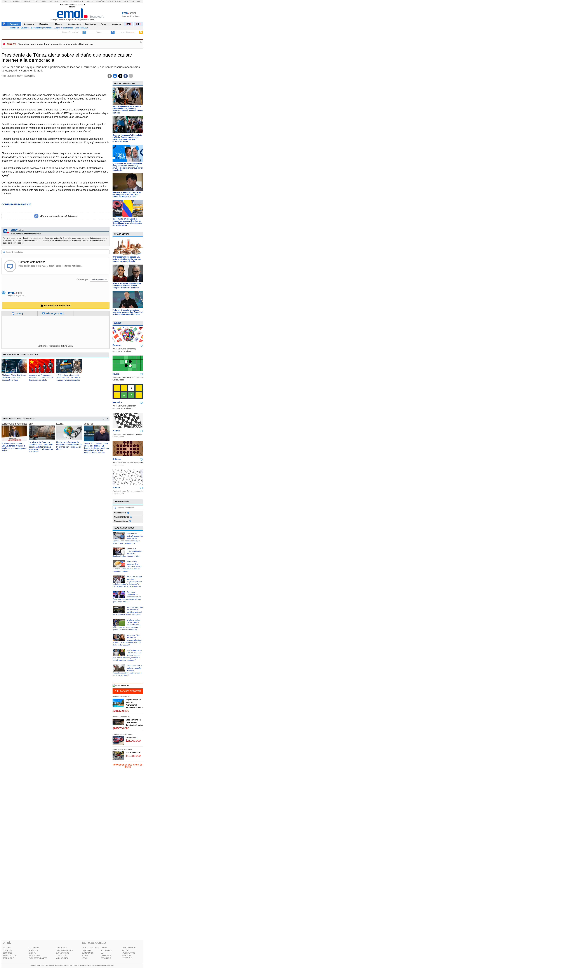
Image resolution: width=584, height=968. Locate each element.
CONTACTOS (61, 955)
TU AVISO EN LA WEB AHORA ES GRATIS (127, 766)
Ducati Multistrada (133, 753)
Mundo (58, 24)
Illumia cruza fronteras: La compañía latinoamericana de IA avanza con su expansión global (69, 445)
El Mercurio (15, 1)
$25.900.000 (133, 740)
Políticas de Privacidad (54, 965)
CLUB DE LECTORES (90, 948)
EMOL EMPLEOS (62, 953)
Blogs (27, 1)
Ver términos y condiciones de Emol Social (55, 346)
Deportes (43, 24)
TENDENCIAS (34, 948)
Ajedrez (116, 431)
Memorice (117, 402)
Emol (5, 1)
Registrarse (135, 16)
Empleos (89, 1)
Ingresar (125, 16)
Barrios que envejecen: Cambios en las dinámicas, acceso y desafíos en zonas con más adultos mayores (128, 109)
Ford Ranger (131, 737)
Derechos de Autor (37, 965)
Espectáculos (74, 24)
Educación (25, 28)
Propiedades (77, 1)
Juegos (118, 323)
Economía (29, 24)
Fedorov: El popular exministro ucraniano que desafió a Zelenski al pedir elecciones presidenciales (128, 312)
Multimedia (47, 28)
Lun (138, 1)
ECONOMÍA (7, 950)
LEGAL (84, 958)
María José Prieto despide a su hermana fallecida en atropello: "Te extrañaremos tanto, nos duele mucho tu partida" (127, 640)
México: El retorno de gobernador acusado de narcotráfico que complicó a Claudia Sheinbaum (127, 286)
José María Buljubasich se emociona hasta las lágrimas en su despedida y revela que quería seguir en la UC (127, 597)
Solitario (117, 459)
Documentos (36, 28)
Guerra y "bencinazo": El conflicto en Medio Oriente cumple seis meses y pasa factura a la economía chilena (127, 138)
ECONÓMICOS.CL (129, 948)
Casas (118, 1)
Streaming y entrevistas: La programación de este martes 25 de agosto (55, 44)
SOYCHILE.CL (106, 958)
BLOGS (85, 955)
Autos (65, 1)
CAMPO (104, 948)
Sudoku (116, 488)
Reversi (116, 374)
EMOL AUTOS (61, 948)
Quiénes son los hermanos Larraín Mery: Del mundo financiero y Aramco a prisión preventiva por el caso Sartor (128, 167)
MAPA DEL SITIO (62, 958)
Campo (43, 1)
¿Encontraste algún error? (58, 216)
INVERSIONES (106, 950)
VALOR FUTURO (128, 953)
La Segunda (129, 1)
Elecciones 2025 (81, 28)
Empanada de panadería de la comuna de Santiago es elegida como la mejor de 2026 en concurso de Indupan (127, 566)
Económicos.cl (102, 1)
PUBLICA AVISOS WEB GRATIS (128, 691)
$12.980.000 (133, 755)
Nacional (14, 24)
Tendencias (90, 24)
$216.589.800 (121, 710)
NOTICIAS (7, 948)
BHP (31, 424)
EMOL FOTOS (34, 955)
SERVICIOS (33, 950)
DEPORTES (7, 953)
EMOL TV (32, 953)
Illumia (60, 424)
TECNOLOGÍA (8, 958)
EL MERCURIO (88, 953)
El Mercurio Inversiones (14, 424)
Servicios (116, 24)
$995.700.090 (121, 728)
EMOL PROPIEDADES (64, 950)
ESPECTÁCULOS (9, 955)
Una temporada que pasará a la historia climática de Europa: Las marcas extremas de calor (127, 259)
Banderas (117, 345)
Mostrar (72, 7)
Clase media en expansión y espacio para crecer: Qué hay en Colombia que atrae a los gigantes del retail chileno (127, 222)
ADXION (125, 950)
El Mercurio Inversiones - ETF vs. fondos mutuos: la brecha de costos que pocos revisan (14, 447)
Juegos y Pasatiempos (63, 28)
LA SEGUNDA (106, 955)
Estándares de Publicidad (104, 965)
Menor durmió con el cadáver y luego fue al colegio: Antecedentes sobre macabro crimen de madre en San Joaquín (127, 670)
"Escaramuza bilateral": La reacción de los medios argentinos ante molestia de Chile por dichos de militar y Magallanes (128, 538)
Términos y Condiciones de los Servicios (79, 965)
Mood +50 (88, 424)
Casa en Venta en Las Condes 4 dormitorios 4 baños (134, 722)
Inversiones (54, 1)
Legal (35, 1)
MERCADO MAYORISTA (127, 956)
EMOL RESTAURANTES (38, 958)
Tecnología (14, 28)
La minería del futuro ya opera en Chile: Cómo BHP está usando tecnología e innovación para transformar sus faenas (41, 447)
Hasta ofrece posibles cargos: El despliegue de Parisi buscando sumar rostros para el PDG (127, 194)
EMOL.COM (86, 950)
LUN (102, 953)
